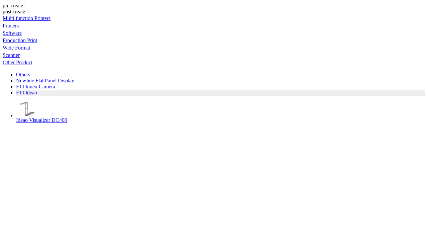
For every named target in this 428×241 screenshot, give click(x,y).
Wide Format (16, 48)
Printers (11, 25)
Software (12, 33)
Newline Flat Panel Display (45, 80)
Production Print (20, 40)
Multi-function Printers (26, 18)
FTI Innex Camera (35, 86)
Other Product (17, 62)
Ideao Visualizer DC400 (41, 120)
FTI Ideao (26, 92)
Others (23, 74)
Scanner (11, 55)
